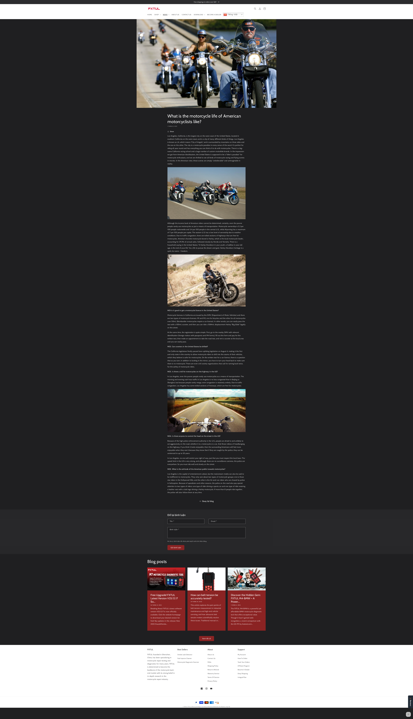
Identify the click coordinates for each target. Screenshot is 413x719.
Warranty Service (213, 673)
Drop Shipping (243, 673)
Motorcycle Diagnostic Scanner (188, 662)
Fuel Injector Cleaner (184, 658)
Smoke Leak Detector (184, 655)
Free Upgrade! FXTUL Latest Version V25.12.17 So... (164, 598)
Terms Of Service (213, 677)
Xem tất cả (206, 639)
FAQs (209, 662)
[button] (157, 14)
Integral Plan (242, 677)
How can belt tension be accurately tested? (204, 596)
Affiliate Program (244, 666)
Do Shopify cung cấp (224, 706)
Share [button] (172, 131)
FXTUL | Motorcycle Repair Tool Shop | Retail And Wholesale (203, 706)
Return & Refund (213, 670)
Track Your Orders (244, 662)
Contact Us (211, 658)
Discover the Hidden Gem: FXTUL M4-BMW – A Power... (246, 598)
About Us (211, 655)
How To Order (242, 658)
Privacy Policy (212, 681)
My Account (242, 655)
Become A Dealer (244, 670)
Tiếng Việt (232, 14)
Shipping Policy (213, 666)
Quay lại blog (208, 501)
